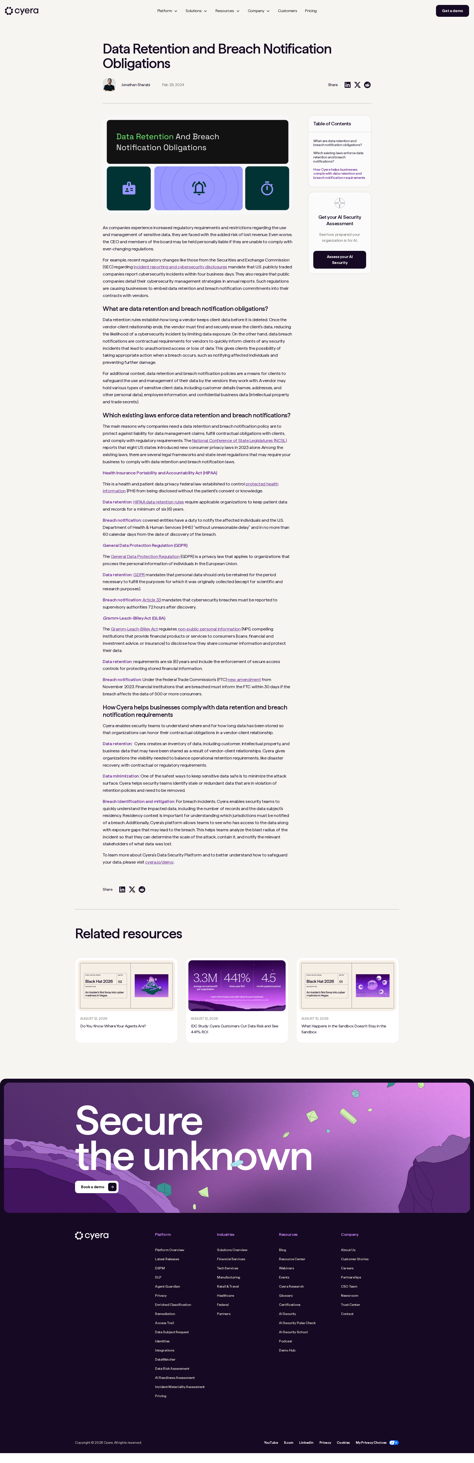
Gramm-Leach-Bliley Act (134, 628)
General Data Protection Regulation (145, 556)
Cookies (343, 1442)
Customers (287, 10)
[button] (167, 11)
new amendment (244, 679)
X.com (288, 1442)
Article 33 (151, 599)
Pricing (311, 10)
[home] (21, 11)
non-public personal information (209, 628)
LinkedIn (306, 1442)
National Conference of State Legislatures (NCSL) (239, 440)
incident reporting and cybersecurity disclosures (180, 266)
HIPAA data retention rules (158, 501)
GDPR (139, 574)
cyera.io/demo (159, 862)
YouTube (271, 1442)
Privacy (325, 1442)
